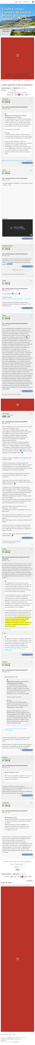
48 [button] (20, 94)
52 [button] (25, 94)
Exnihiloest (4, 662)
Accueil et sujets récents (6, 1034)
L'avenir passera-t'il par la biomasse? (17, 85)
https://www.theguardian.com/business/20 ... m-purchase (18, 628)
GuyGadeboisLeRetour (7, 245)
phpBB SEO (3, 1040)
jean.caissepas (5, 413)
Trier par (12, 864)
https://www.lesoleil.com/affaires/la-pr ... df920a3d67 (16, 649)
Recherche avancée (14, 90)
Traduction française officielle (7, 1039)
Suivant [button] (27, 94)
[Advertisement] (17, 55)
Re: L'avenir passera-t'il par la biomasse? (15, 107)
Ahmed (4, 315)
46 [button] (17, 94)
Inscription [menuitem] (19, 1)
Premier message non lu (13, 92)
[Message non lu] (2, 108)
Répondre (16, 88)
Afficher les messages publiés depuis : (11, 861)
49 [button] (22, 94)
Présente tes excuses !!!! (17, 269)
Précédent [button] (10, 94)
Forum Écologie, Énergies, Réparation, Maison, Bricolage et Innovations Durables (17, 14)
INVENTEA (16, 1042)
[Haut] (32, 165)
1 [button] (12, 94)
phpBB (9, 1037)
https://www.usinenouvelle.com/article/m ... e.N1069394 (18, 160)
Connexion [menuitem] (27, 1)
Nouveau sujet (6, 88)
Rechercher (12, 90)
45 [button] (15, 94)
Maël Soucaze (18, 1039)
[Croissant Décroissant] (17, 867)
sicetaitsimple (5, 802)
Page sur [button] (8, 94)
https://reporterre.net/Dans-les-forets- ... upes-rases (17, 299)
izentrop (4, 170)
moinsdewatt (5, 98)
